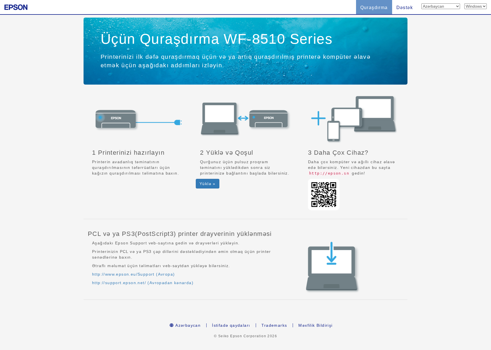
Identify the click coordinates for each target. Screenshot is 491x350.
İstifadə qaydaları (231, 325)
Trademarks (274, 325)
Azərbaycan (187, 325)
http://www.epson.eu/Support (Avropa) (133, 274)
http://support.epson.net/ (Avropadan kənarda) (143, 282)
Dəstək (404, 7)
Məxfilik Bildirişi (315, 325)
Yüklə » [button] (207, 183)
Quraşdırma (374, 7)
